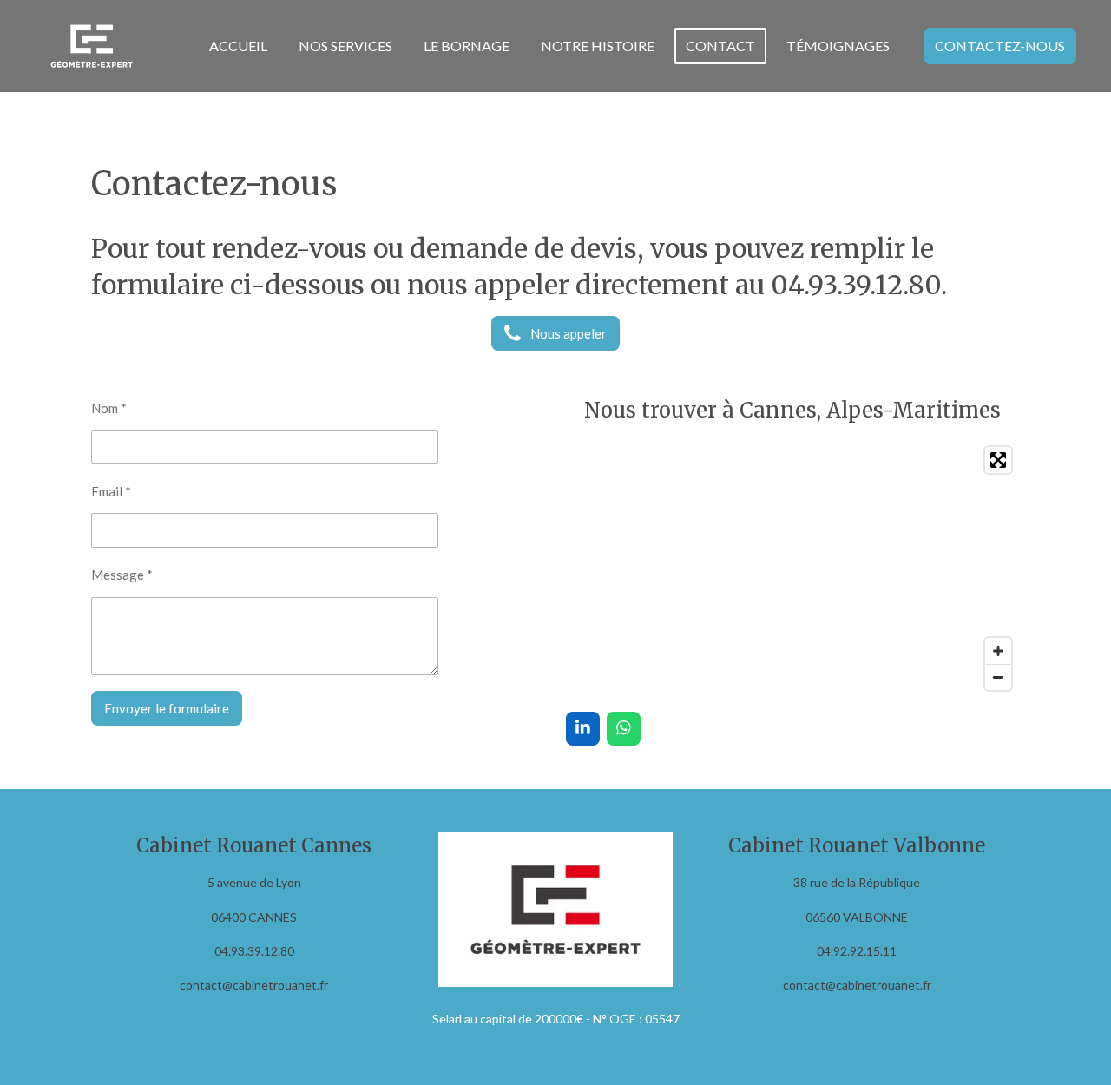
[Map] (793, 568)
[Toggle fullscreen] (998, 460)
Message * (122, 574)
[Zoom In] (998, 651)
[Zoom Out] (998, 677)
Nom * (109, 408)
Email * (111, 491)
